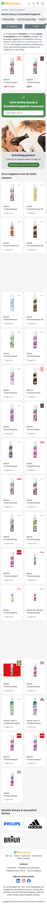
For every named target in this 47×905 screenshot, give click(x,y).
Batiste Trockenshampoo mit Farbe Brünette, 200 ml (35, 318)
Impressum (26, 856)
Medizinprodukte (8, 19)
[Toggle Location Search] (38, 3)
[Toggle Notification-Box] (29, 3)
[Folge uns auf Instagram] (23, 881)
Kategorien (13, 26)
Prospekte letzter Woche (15, 871)
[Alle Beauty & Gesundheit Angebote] (23, 136)
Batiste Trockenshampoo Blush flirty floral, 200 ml (33, 355)
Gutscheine (11, 868)
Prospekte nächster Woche (29, 868)
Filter (36, 26)
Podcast (17, 856)
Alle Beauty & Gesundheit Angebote (23, 165)
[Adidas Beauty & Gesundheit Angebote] (35, 824)
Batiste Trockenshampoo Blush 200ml (33, 465)
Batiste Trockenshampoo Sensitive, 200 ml (10, 318)
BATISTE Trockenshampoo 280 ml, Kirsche (33, 81)
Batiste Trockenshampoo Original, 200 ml (10, 355)
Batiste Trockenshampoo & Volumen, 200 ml (11, 244)
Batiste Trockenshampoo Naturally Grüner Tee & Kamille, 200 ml (35, 538)
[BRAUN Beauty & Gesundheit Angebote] (12, 839)
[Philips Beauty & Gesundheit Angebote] (12, 824)
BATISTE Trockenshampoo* (11, 574)
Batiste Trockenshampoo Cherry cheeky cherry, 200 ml (10, 208)
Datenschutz (37, 856)
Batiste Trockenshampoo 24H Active (10, 538)
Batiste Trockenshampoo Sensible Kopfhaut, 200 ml (11, 392)
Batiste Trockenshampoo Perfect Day (10, 612)
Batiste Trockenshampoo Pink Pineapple (33, 575)
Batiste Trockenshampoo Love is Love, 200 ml (35, 502)
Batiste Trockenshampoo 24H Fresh (10, 428)
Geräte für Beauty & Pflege (26, 19)
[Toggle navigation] (42, 3)
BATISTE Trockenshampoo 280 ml (33, 428)
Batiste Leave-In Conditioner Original (12, 722)
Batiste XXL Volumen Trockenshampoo (35, 611)
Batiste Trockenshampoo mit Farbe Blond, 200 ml (35, 208)
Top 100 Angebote (34, 871)
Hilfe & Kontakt (23, 858)
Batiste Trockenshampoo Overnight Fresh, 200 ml (12, 465)
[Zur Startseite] (12, 3)
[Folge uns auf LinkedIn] (18, 881)
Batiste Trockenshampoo (33, 685)
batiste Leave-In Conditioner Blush (34, 722)
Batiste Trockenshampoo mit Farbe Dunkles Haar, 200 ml (35, 244)
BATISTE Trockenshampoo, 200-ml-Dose (11, 81)
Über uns (8, 856)
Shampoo (37, 39)
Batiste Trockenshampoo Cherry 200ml (10, 502)
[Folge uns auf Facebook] (29, 881)
